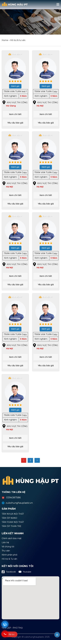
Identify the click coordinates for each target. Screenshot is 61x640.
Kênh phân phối (9, 555)
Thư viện (6, 551)
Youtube (27, 571)
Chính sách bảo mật (11, 538)
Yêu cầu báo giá (15, 122)
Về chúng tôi (8, 547)
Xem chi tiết (15, 114)
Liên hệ (5, 542)
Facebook (11, 571)
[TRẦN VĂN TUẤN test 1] (15, 65)
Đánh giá (15, 86)
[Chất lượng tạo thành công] (15, 7)
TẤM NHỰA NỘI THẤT (13, 514)
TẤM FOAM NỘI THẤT (13, 522)
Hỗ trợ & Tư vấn (9, 559)
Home (5, 40)
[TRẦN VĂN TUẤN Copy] (45, 65)
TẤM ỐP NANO (9, 518)
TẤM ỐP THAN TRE (11, 526)
